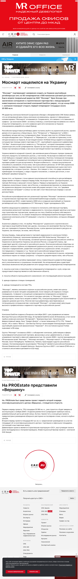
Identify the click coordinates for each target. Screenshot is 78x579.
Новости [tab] (42, 55)
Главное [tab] (15, 55)
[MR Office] (39, 15)
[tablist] (39, 55)
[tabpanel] (39, 272)
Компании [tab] (66, 55)
